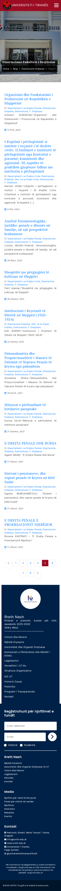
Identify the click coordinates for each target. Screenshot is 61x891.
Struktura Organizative (17, 670)
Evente (8, 816)
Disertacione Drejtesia (19, 324)
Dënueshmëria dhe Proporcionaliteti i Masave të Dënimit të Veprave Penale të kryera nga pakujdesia (28, 359)
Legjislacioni (10, 774)
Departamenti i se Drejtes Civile (24, 176)
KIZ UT (8, 676)
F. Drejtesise (35, 111)
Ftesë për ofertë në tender (19, 801)
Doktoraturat (21, 111)
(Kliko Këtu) (11, 627)
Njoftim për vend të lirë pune (20, 797)
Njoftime (9, 805)
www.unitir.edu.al (16, 843)
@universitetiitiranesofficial (22, 853)
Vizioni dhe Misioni (15, 637)
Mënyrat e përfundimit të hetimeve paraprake (25, 407)
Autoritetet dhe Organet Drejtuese (24, 647)
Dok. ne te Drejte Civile (27, 179)
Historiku (9, 686)
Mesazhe (9, 812)
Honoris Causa (13, 681)
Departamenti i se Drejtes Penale (24, 108)
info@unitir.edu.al (16, 839)
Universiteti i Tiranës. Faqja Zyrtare (17, 848)
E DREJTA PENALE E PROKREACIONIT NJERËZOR (28, 522)
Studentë (29, 745)
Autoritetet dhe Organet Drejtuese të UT (26, 766)
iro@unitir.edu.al (35, 872)
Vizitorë (12, 745)
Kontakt (9, 696)
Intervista (9, 808)
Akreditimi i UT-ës (15, 665)
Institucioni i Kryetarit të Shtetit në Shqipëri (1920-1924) (25, 315)
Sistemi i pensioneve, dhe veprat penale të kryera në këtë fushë (29, 477)
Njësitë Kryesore (14, 642)
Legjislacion (11, 660)
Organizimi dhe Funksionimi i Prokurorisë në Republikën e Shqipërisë (28, 99)
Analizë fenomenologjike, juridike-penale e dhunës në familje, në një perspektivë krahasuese (27, 227)
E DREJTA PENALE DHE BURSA (30, 443)
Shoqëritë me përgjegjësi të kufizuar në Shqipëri (26, 274)
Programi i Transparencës (19, 691)
